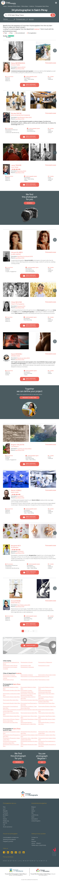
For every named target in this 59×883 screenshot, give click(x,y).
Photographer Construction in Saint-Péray (11, 694)
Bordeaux (5, 815)
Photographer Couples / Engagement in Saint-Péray (27, 691)
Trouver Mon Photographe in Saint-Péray (15, 874)
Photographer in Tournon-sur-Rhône (29, 679)
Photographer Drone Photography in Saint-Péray (11, 735)
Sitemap (33, 841)
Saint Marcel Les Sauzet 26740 (25, 256)
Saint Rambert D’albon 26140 (24, 117)
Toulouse (5, 813)
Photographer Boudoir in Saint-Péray (11, 703)
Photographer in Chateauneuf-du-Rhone (11, 663)
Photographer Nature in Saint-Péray (11, 716)
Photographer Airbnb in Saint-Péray (11, 696)
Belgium (33, 807)
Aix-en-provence (7, 827)
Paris (4, 807)
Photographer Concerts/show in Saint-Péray (10, 707)
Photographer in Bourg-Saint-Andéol (47, 674)
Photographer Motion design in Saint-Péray (29, 735)
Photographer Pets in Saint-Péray (10, 700)
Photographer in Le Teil (43, 676)
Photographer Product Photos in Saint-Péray (45, 697)
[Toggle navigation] (56, 2)
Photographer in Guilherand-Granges (10, 677)
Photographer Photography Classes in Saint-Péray (11, 738)
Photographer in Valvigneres (27, 667)
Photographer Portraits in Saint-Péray (29, 700)
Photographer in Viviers (43, 679)
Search (29, 203)
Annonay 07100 (21, 306)
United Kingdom (35, 821)
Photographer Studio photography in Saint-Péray (47, 745)
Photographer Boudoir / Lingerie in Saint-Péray (46, 723)
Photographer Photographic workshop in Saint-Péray (9, 742)
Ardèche (32, 6)
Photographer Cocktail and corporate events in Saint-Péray (12, 710)
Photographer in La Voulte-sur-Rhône (29, 676)
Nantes (5, 819)
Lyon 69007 (20, 496)
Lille (4, 825)
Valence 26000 (21, 67)
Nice (4, 817)
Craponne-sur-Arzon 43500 (24, 448)
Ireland (33, 811)
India (32, 809)
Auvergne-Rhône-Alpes (14, 6)
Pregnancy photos (8, 841)
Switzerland (34, 819)
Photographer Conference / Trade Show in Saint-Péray (29, 707)
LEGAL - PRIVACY (36, 843)
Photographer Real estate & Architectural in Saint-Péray (44, 691)
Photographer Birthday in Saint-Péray (47, 706)
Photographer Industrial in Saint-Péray (46, 710)
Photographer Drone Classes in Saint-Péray (47, 738)
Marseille (5, 811)
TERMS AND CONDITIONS (38, 845)
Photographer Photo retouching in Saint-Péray (29, 732)
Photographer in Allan (26, 665)
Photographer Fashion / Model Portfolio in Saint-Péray (45, 700)
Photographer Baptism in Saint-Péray (29, 709)
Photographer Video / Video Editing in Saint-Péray (46, 732)
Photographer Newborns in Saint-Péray (46, 687)
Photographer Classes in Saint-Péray (46, 735)
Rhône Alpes (25, 6)
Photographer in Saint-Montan (10, 665)
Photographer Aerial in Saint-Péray (46, 712)
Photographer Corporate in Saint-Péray (11, 713)
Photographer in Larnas (43, 665)
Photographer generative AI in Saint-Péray (29, 742)
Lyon (4, 809)
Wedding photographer (9, 839)
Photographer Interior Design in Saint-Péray (28, 697)
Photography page (50, 63)
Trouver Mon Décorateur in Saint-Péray (40, 874)
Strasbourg (6, 821)
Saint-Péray (16, 684)
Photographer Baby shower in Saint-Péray (46, 720)
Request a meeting (29, 397)
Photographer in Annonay (9, 674)
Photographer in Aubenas (27, 674)
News (32, 839)
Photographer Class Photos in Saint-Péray (46, 716)
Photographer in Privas (8, 679)
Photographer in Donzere (26, 662)
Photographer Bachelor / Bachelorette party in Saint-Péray (28, 723)
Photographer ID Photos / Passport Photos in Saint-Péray (11, 720)
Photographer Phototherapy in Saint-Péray (29, 720)
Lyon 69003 (20, 551)
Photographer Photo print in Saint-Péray (11, 745)
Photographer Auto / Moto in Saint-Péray (29, 716)
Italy (32, 813)
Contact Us (34, 837)
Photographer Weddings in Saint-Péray (11, 687)
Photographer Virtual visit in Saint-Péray (46, 694)
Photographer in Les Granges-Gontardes (10, 667)
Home (5, 6)
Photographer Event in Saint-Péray (46, 703)
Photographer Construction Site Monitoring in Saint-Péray (28, 694)
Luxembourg (34, 815)
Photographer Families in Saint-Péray (11, 690)
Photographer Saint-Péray (42, 6)
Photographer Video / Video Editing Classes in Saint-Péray (29, 738)
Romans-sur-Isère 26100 (23, 358)
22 (33, 631)
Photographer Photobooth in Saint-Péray (29, 745)
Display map (31, 645)
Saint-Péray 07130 (19, 68)
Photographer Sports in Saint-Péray (29, 712)
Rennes (5, 823)
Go (42, 762)
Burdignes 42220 (21, 171)
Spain (32, 817)
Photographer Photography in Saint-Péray (11, 732)
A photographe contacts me (10, 837)
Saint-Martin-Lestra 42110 (23, 605)
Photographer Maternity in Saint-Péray (28, 687)
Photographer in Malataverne (45, 662)
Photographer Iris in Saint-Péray (10, 722)
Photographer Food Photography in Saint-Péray (29, 703)
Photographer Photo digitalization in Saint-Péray (46, 742)
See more (31, 19)
